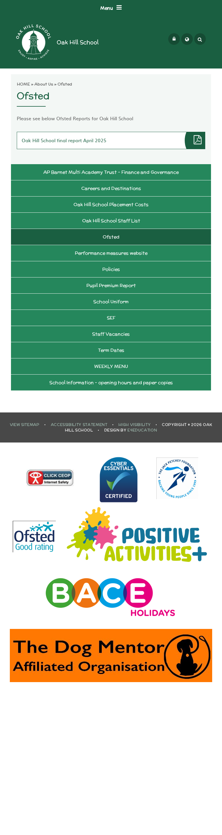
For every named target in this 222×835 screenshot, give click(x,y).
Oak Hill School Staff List (111, 220)
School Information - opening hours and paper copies (111, 382)
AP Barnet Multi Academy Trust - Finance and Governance (111, 172)
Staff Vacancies (111, 334)
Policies (111, 269)
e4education (142, 430)
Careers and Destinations (111, 188)
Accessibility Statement (79, 424)
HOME (23, 84)
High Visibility (135, 424)
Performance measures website (111, 253)
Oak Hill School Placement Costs (111, 204)
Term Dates (111, 350)
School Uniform (111, 301)
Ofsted (65, 84)
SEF (111, 317)
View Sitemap (25, 424)
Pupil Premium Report (111, 285)
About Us (43, 84)
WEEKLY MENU (111, 366)
